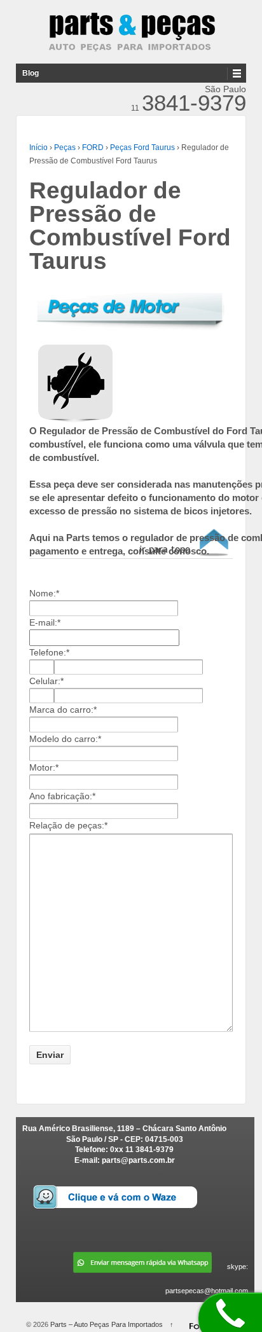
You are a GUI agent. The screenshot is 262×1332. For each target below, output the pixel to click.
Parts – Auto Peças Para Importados (106, 1324)
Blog (30, 73)
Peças (65, 147)
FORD (93, 147)
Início (38, 147)
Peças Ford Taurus (142, 147)
